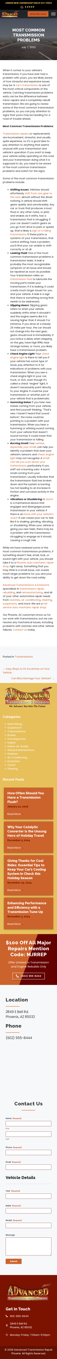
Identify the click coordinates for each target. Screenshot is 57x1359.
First (7, 1128)
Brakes (11, 735)
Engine (11, 742)
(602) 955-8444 (38, 14)
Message (10, 1235)
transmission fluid (21, 279)
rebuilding (9, 592)
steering (47, 600)
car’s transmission (27, 85)
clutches (15, 600)
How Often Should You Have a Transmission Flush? (25, 797)
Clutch (11, 765)
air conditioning (31, 600)
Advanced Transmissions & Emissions (26, 585)
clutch (49, 499)
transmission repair (32, 588)
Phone (14, 1147)
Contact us (20, 629)
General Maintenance (20, 750)
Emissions (13, 761)
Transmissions (24, 656)
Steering (12, 768)
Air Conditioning (17, 757)
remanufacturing (32, 592)
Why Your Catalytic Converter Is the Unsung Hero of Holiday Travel (26, 831)
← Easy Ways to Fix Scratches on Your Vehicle (26, 670)
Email (13, 1162)
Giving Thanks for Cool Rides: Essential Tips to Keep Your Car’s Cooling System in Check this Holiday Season (26, 869)
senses (39, 443)
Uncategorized (16, 739)
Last (7, 1139)
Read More (15, 814)
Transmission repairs (16, 133)
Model (14, 1220)
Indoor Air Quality (18, 746)
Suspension (14, 727)
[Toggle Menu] (53, 14)
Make (13, 1205)
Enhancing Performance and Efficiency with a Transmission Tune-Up (26, 907)
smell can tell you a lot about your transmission (29, 461)
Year (13, 1191)
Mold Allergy (14, 724)
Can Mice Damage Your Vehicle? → (32, 678)
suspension (10, 603)
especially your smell (23, 447)
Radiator (12, 753)
